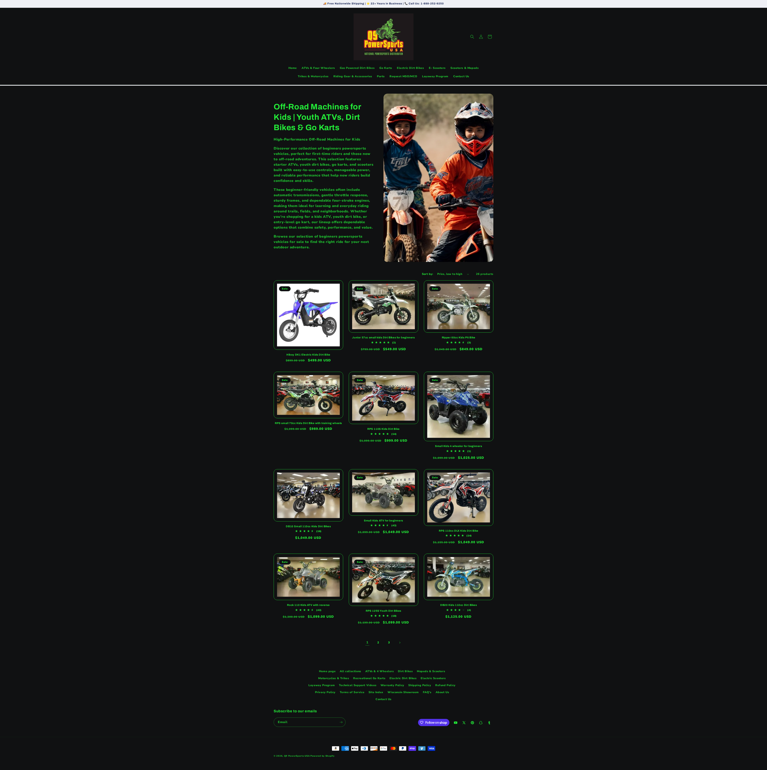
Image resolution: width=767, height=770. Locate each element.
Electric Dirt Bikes (402, 678)
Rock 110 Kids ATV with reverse (308, 605)
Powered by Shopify (322, 755)
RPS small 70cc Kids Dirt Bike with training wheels (308, 423)
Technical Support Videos (357, 685)
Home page (327, 671)
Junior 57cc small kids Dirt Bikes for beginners (383, 337)
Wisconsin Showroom (403, 692)
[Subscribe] (341, 722)
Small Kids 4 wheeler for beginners (458, 446)
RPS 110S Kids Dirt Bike (383, 429)
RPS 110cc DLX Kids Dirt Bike (458, 530)
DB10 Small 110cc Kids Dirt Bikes (308, 526)
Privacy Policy (325, 692)
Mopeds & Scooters (431, 671)
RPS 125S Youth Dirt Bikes (383, 610)
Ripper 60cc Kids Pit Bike (458, 337)
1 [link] (367, 642)
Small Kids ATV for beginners (383, 520)
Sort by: (427, 274)
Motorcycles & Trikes (333, 678)
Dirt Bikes (405, 671)
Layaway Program (321, 685)
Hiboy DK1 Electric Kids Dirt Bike (308, 354)
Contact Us (383, 699)
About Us (442, 692)
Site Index (376, 692)
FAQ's (427, 692)
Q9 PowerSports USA (297, 755)
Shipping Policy (419, 685)
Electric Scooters (433, 678)
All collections (350, 671)
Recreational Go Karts (369, 678)
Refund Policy (445, 685)
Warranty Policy (392, 685)
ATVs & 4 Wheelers (379, 671)
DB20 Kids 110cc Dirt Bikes (458, 605)
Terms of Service (352, 692)
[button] (472, 36)
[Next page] (399, 642)
